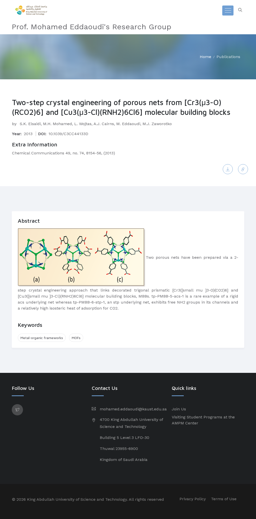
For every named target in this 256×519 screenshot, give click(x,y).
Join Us (179, 409)
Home (205, 56)
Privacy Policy (193, 498)
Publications (228, 56)
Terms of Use (223, 498)
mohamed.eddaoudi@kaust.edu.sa (133, 409)
